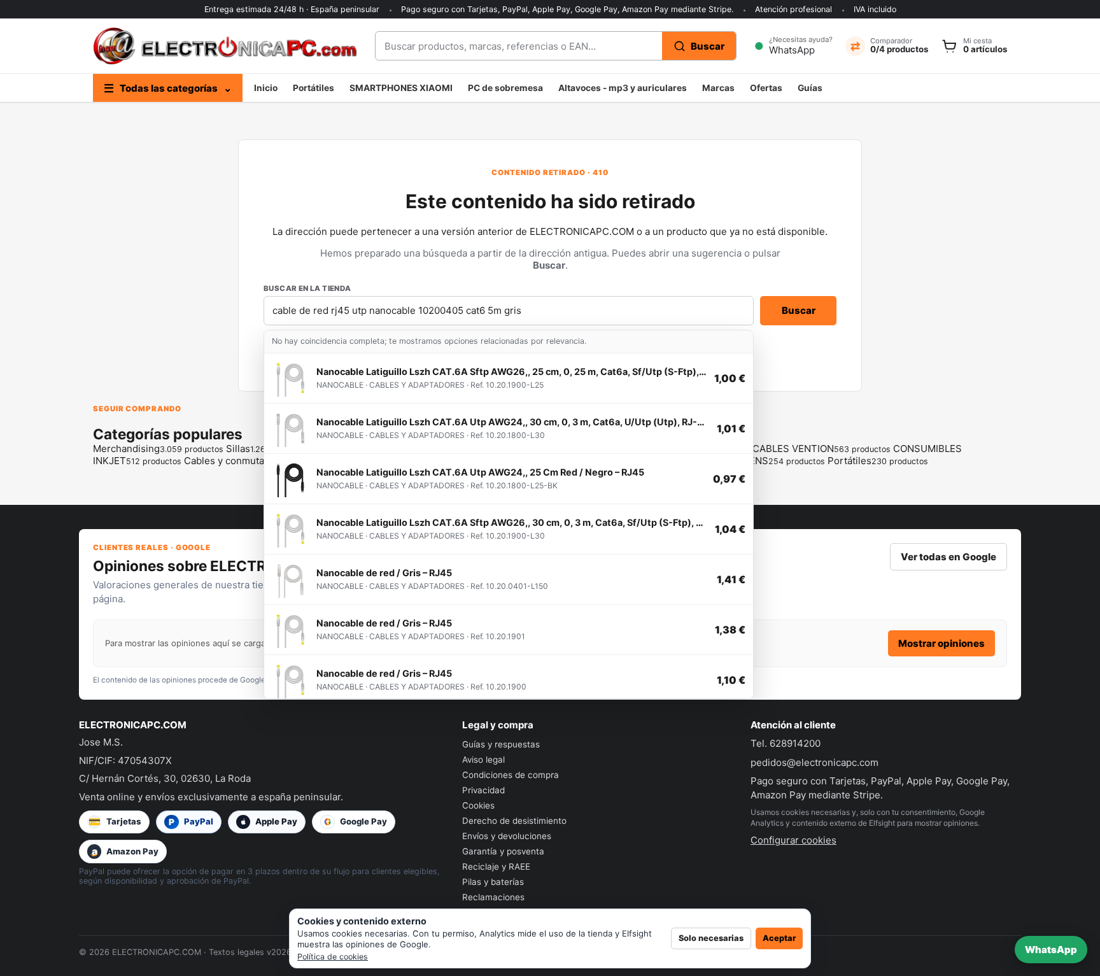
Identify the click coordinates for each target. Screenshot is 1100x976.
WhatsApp (1051, 950)
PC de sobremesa (505, 88)
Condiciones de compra (510, 775)
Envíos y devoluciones (506, 836)
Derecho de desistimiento (514, 821)
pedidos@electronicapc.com (814, 762)
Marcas (718, 88)
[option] (508, 378)
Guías (810, 88)
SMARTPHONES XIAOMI (401, 88)
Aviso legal (483, 759)
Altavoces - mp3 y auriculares (622, 88)
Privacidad (483, 790)
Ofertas (766, 88)
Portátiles (313, 88)
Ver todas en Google (948, 557)
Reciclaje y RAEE (496, 866)
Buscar (798, 310)
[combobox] (519, 46)
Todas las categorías (168, 88)
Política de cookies (332, 956)
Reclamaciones (493, 897)
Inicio (266, 88)
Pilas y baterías (493, 882)
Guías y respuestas (501, 744)
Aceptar (779, 938)
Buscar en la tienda (307, 288)
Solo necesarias (711, 938)
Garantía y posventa (503, 851)
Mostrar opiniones (941, 643)
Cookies (478, 805)
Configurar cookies (793, 840)
